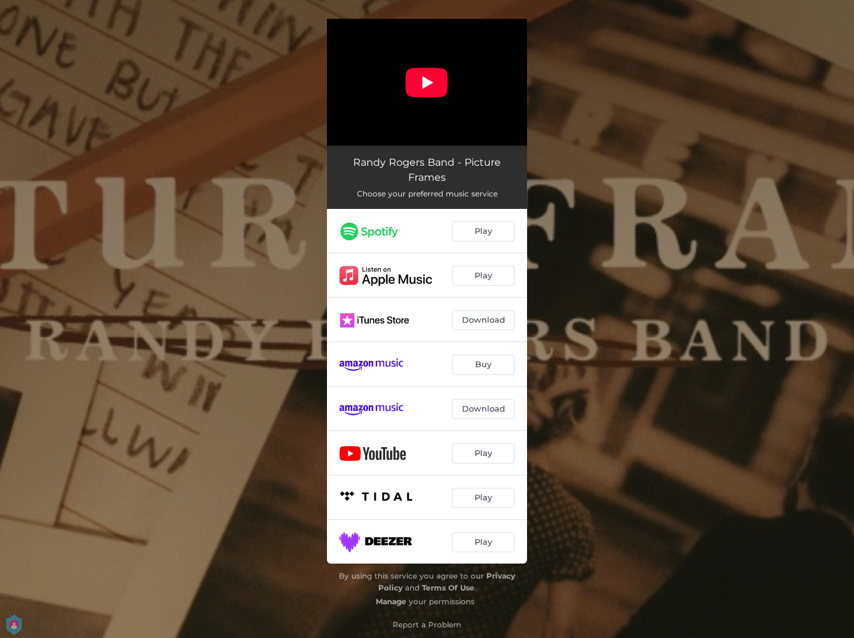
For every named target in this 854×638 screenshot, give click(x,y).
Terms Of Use (448, 587)
